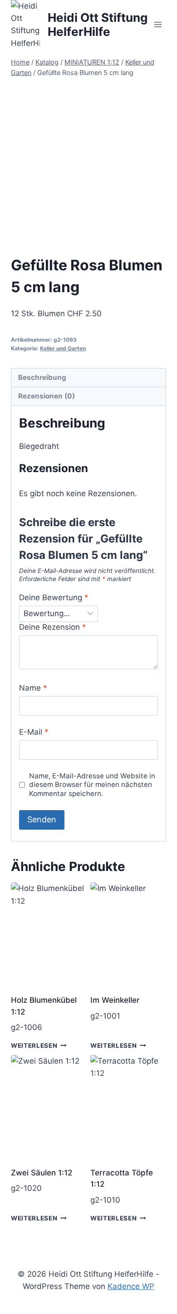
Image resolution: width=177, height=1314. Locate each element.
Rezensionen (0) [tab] (46, 396)
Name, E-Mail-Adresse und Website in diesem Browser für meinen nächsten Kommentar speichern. (92, 784)
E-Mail (34, 732)
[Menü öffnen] (157, 25)
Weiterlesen (34, 1045)
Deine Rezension (52, 627)
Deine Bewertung (53, 597)
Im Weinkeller (115, 1000)
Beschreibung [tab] (42, 377)
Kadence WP (131, 1286)
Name (33, 687)
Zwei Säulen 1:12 (41, 1172)
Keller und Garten (63, 348)
